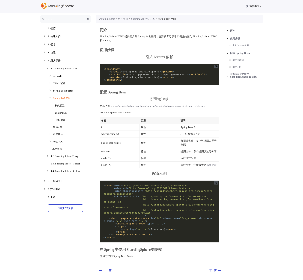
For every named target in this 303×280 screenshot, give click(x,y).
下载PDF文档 (65, 208)
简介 (232, 30)
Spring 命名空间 (61, 98)
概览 (52, 28)
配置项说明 (238, 60)
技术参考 (54, 189)
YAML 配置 (59, 83)
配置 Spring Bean (240, 53)
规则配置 (60, 120)
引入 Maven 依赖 (240, 45)
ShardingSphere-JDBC (65, 68)
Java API (57, 76)
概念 (52, 44)
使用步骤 (235, 38)
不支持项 (57, 149)
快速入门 (54, 36)
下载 (52, 197)
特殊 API (58, 141)
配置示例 (236, 67)
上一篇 (108, 270)
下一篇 (213, 270)
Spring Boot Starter (63, 90)
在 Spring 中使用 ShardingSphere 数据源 (243, 75)
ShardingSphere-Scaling (65, 171)
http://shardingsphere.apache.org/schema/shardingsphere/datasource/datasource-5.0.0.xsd (159, 106)
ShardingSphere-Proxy (65, 156)
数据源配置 (60, 112)
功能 (52, 52)
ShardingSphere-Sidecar (65, 163)
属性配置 (57, 127)
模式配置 (59, 105)
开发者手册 (55, 181)
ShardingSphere (106, 19)
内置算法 (58, 134)
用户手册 (54, 60)
